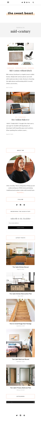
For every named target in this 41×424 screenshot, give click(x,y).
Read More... (20, 192)
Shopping (31, 67)
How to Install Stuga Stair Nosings (20, 323)
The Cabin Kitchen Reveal (20, 267)
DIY (16, 117)
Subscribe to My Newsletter (20, 218)
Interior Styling (21, 67)
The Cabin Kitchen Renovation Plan (20, 294)
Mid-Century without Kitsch (20, 70)
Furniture (10, 67)
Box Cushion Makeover (20, 120)
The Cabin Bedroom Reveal (20, 359)
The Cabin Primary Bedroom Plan (20, 388)
